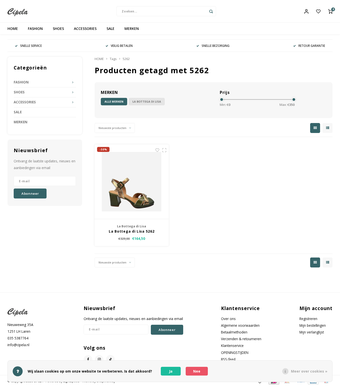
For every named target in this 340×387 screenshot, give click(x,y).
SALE (110, 28)
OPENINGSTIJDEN (234, 352)
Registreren (308, 318)
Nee (196, 371)
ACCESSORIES (85, 28)
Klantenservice (232, 345)
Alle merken (114, 101)
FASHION (35, 28)
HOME (12, 28)
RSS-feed (228, 359)
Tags (113, 59)
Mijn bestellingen (312, 325)
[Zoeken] (211, 11)
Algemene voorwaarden (240, 325)
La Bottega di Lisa (146, 101)
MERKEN (131, 28)
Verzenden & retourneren (241, 338)
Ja (170, 371)
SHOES (58, 28)
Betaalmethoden (234, 332)
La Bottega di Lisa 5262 (131, 231)
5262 (126, 59)
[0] (330, 11)
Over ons (228, 318)
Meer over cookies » (309, 371)
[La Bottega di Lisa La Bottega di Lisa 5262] (132, 181)
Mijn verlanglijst (311, 332)
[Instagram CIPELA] (99, 359)
